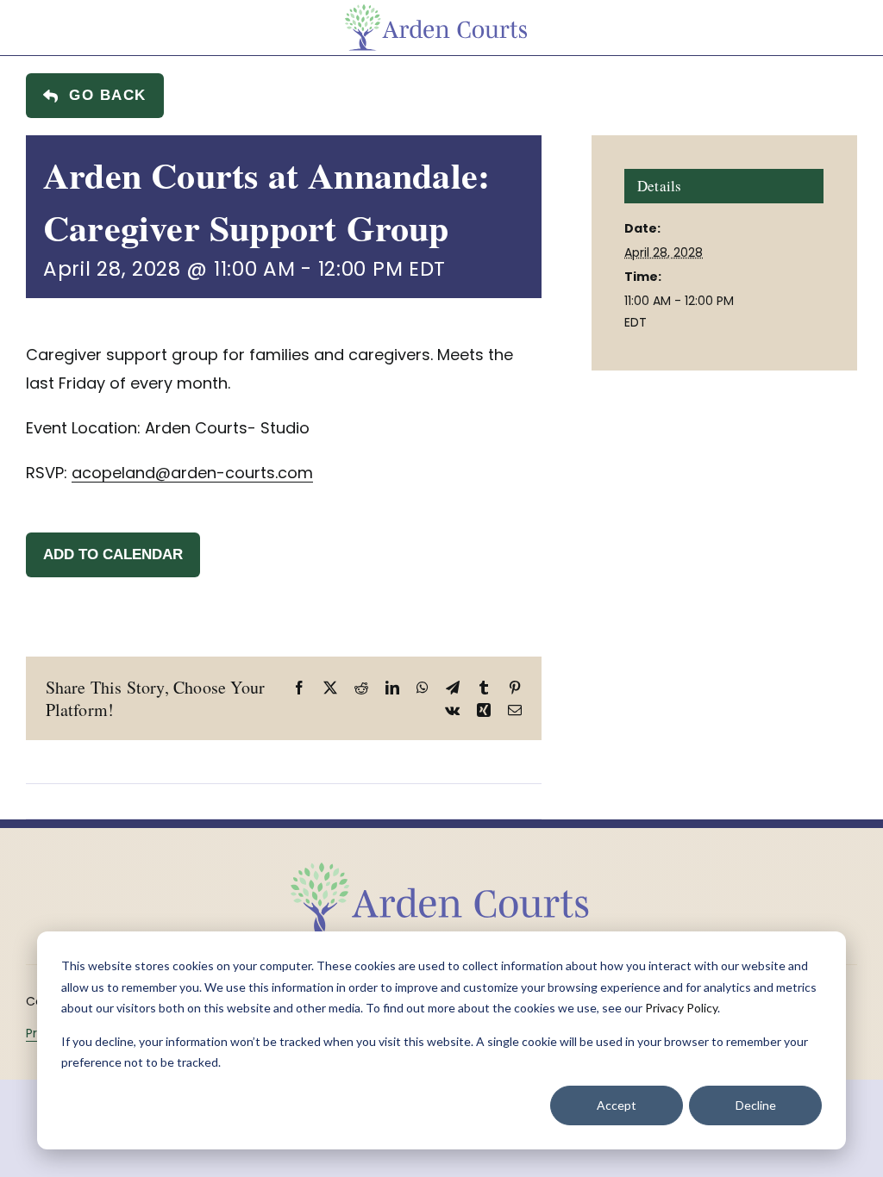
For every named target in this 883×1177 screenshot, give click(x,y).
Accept (616, 1105)
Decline (756, 1105)
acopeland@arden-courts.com (192, 472)
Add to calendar (113, 554)
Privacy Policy (681, 1007)
